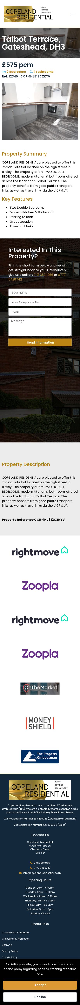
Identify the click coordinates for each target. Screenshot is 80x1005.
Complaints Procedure (15, 932)
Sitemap (7, 945)
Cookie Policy (9, 957)
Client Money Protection (15, 938)
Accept (40, 985)
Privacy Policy (10, 951)
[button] (73, 14)
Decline (40, 997)
